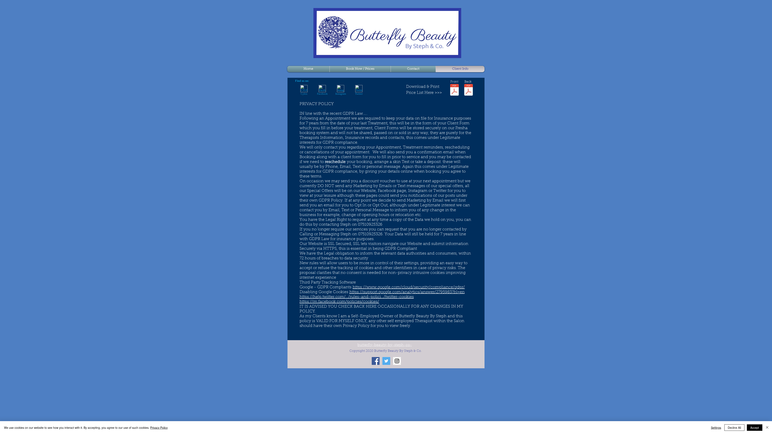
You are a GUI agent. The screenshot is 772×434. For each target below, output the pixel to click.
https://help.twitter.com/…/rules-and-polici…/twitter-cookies (357, 297)
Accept (754, 428)
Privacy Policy (159, 428)
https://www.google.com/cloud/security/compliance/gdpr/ (409, 287)
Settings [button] (716, 428)
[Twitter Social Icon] (386, 361)
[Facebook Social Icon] (376, 361)
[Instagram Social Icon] (397, 361)
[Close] (767, 427)
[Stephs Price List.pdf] (468, 90)
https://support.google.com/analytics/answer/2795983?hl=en (407, 292)
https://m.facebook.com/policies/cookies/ (339, 302)
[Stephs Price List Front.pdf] (454, 90)
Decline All (734, 428)
